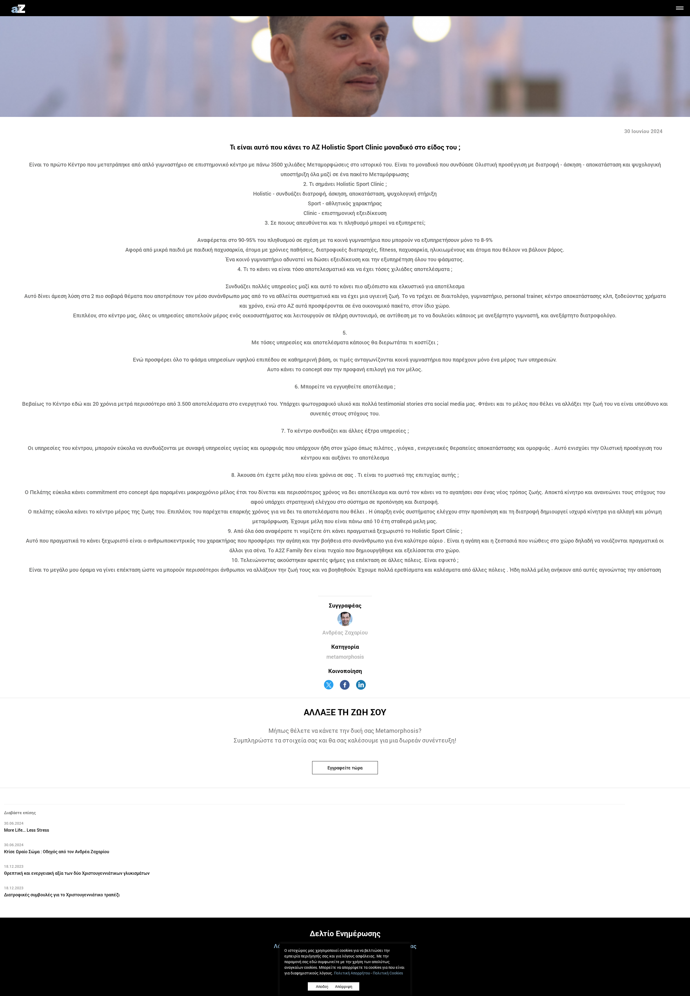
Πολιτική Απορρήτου (352, 973)
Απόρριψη (368, 986)
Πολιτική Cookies (388, 973)
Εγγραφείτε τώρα (345, 761)
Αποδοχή (323, 986)
